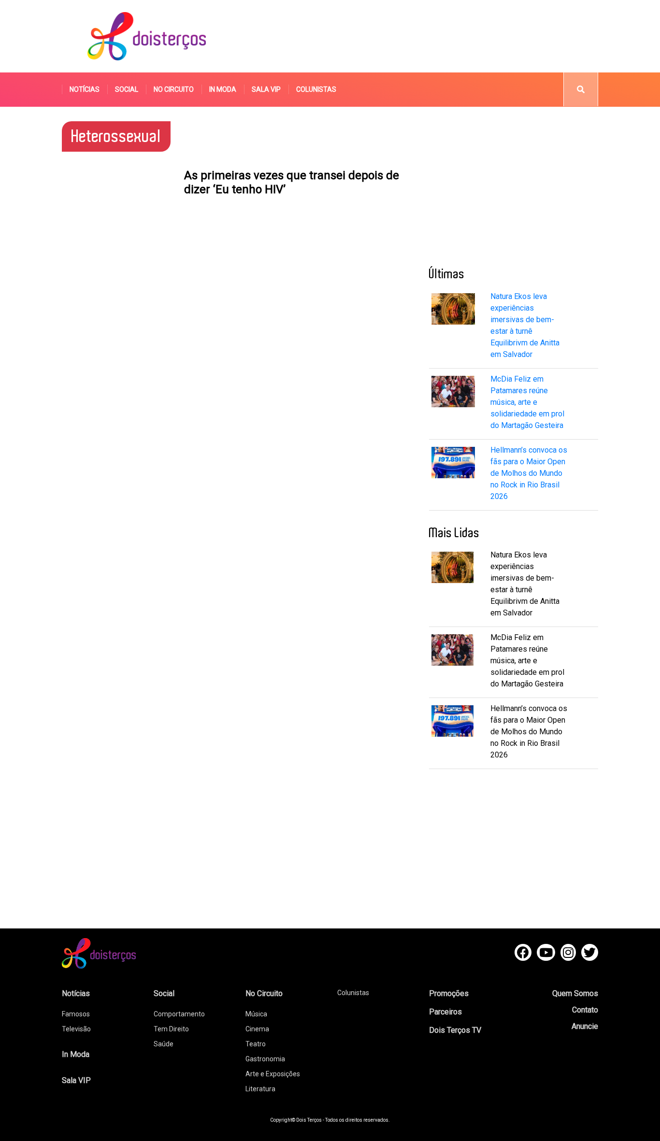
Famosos (76, 1014)
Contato (585, 1009)
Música (256, 1014)
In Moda (222, 89)
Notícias (85, 89)
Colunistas (316, 89)
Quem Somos (575, 993)
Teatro (255, 1044)
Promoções (449, 993)
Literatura (260, 1089)
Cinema (257, 1029)
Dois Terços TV (455, 1030)
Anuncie (585, 1026)
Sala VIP (266, 89)
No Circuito (174, 89)
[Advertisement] (421, 36)
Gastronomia (265, 1059)
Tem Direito (171, 1029)
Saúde (163, 1044)
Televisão (76, 1029)
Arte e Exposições (272, 1074)
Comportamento (179, 1014)
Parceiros (445, 1011)
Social (126, 89)
